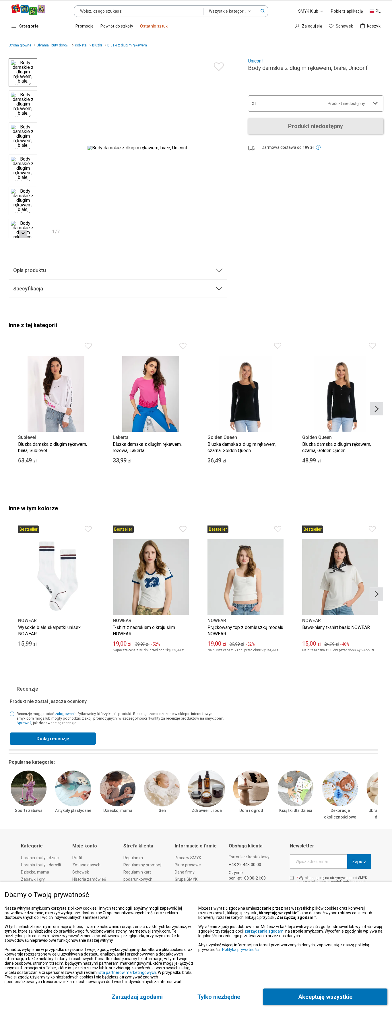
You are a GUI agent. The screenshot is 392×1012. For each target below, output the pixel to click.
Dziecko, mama (117, 810)
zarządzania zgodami (264, 931)
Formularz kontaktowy (249, 857)
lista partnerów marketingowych (127, 972)
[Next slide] (220, 148)
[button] (262, 11)
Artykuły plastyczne (73, 810)
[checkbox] (292, 878)
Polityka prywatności (240, 949)
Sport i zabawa (28, 810)
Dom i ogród (251, 810)
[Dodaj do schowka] (217, 65)
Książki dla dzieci (295, 810)
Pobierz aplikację (347, 11)
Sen (162, 810)
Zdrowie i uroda (207, 810)
